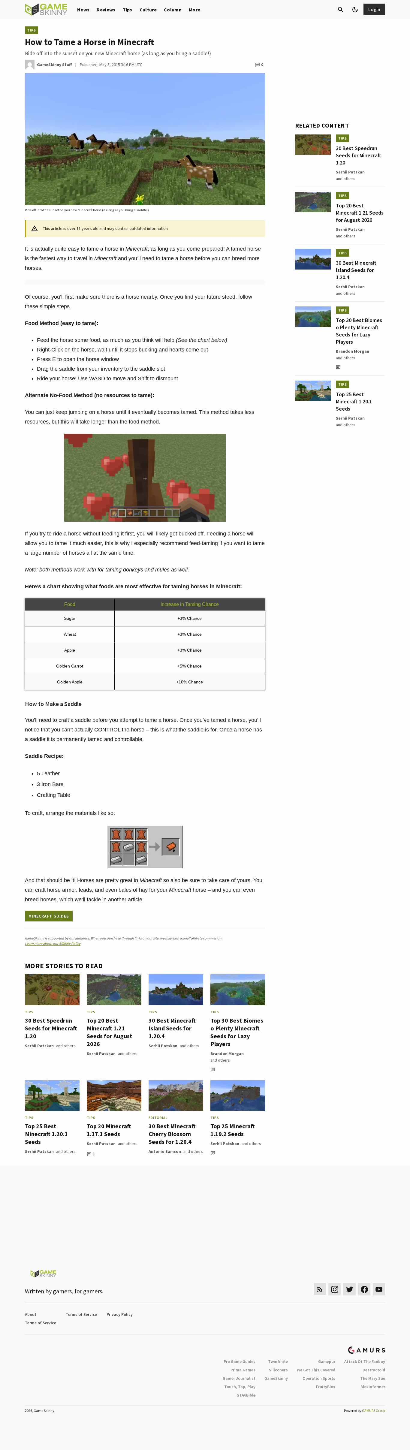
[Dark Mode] (355, 10)
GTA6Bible (246, 1395)
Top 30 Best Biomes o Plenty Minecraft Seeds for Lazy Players (236, 1032)
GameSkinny (276, 1378)
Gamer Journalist (239, 1378)
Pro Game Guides (239, 1361)
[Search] (341, 10)
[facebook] (364, 1289)
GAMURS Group (373, 1410)
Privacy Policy (120, 1314)
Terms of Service (81, 1314)
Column (173, 10)
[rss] (320, 1289)
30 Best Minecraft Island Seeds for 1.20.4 (172, 1028)
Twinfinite (278, 1361)
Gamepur (326, 1361)
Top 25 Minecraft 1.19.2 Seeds (232, 1130)
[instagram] (334, 1289)
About (30, 1314)
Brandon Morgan (227, 1053)
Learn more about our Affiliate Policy (52, 943)
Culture (148, 10)
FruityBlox (325, 1386)
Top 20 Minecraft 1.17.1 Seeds (109, 1130)
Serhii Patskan (39, 1045)
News (83, 10)
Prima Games (243, 1370)
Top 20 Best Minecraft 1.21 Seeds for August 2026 (109, 1032)
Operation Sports (319, 1378)
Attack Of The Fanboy (364, 1361)
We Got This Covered (316, 1370)
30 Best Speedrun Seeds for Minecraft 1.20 (51, 1028)
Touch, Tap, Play (239, 1386)
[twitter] (349, 1289)
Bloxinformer (372, 1386)
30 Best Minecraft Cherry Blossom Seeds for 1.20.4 (172, 1133)
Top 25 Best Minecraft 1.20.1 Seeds (46, 1133)
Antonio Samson (165, 1151)
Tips (127, 10)
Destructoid (374, 1370)
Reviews (106, 10)
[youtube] (379, 1289)
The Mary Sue (372, 1378)
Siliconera (278, 1370)
